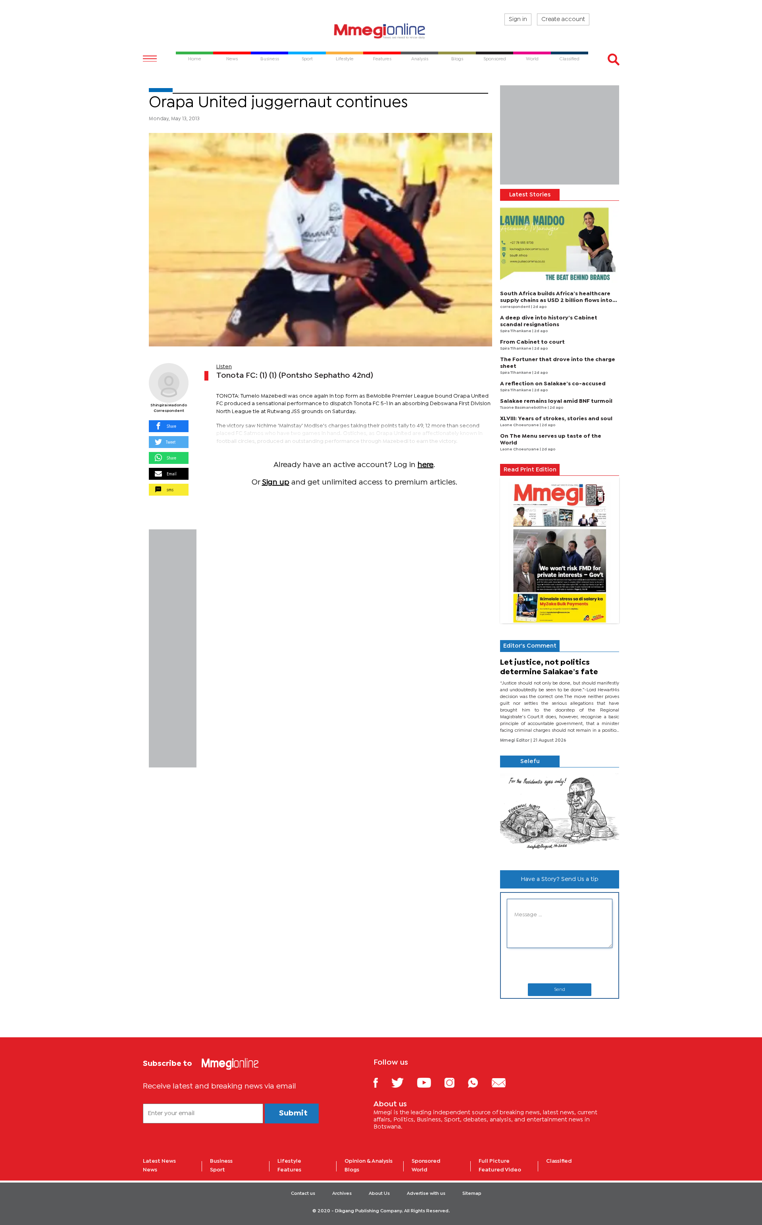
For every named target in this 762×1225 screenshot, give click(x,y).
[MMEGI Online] (381, 30)
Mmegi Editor (515, 740)
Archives (342, 1194)
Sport (217, 1169)
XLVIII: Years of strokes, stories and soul (556, 418)
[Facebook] (381, 1082)
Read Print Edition (530, 469)
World (419, 1169)
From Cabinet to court (532, 342)
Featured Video (500, 1169)
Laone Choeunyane (520, 425)
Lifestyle (289, 1161)
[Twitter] (403, 1082)
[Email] (504, 1082)
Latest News (159, 1161)
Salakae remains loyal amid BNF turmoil (556, 401)
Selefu (530, 761)
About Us (379, 1194)
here (425, 465)
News (150, 1169)
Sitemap (471, 1194)
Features (289, 1169)
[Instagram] (455, 1082)
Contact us (303, 1194)
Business (221, 1161)
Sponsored (426, 1161)
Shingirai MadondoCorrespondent (168, 408)
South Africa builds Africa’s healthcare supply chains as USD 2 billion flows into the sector (556, 300)
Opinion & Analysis (368, 1161)
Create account (563, 19)
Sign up (275, 482)
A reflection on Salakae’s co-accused (553, 383)
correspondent (515, 307)
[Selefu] (559, 815)
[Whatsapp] (479, 1082)
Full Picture (494, 1161)
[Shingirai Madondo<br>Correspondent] (169, 383)
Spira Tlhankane (516, 331)
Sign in (518, 19)
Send (559, 990)
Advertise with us (426, 1194)
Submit (293, 1113)
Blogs (351, 1169)
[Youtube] (430, 1082)
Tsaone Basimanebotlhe (524, 408)
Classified (559, 1161)
